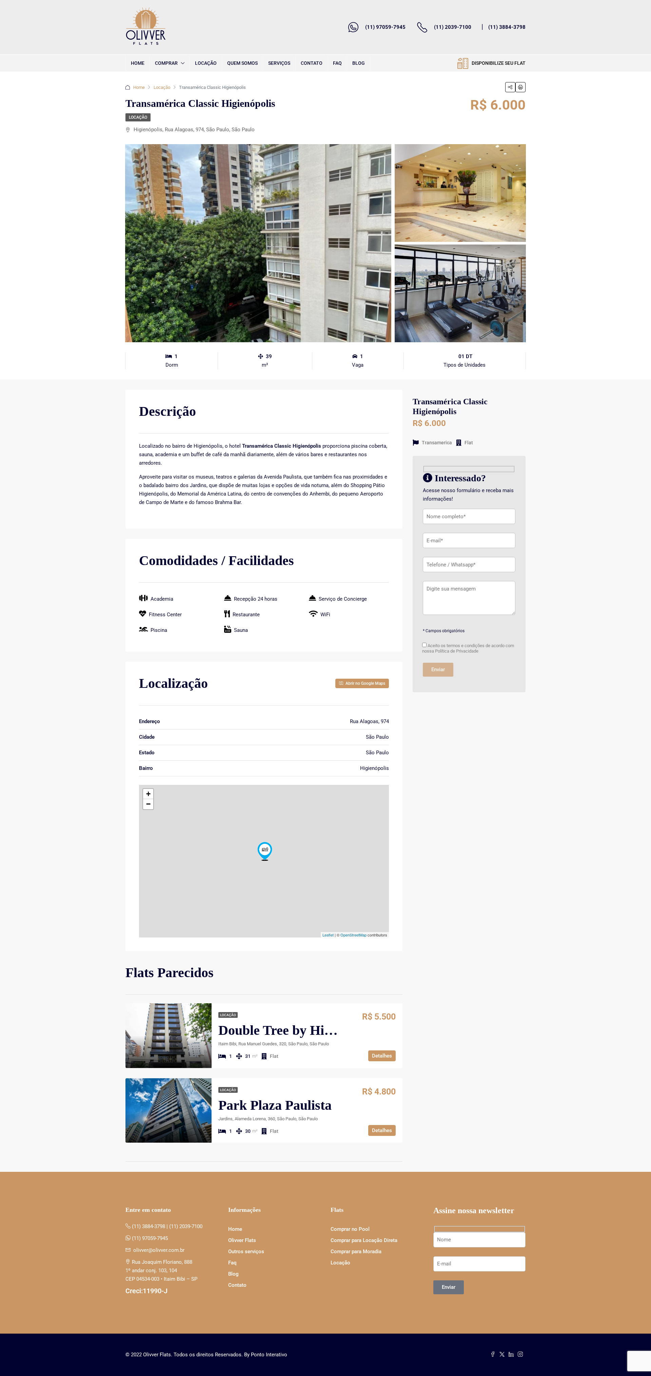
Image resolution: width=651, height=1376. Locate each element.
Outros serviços (246, 1251)
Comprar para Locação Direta (364, 1240)
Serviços (279, 63)
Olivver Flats (242, 1240)
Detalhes (382, 1056)
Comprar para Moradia (356, 1251)
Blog (358, 63)
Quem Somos (242, 63)
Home (137, 63)
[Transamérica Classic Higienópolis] (264, 851)
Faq (337, 63)
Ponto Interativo (269, 1355)
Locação (206, 63)
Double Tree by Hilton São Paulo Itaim (330, 1030)
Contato (311, 63)
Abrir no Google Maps (364, 683)
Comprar (166, 63)
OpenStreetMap (353, 934)
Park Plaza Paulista (275, 1105)
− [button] (148, 804)
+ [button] (148, 794)
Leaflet (328, 934)
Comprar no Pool (350, 1229)
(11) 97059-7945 (385, 27)
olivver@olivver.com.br (158, 1250)
